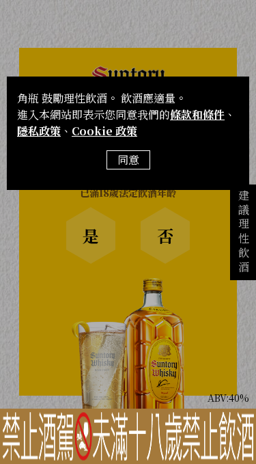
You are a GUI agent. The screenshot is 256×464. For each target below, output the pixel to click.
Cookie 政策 (104, 131)
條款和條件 (197, 114)
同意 (128, 159)
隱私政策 (39, 131)
